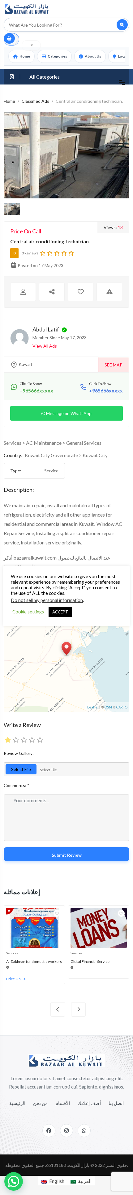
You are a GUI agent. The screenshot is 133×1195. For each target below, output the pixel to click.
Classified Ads (35, 101)
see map (113, 364)
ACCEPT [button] (60, 611)
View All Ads (44, 346)
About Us (93, 56)
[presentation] (57, 1009)
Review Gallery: (19, 753)
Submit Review (67, 855)
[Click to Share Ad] (52, 292)
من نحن (40, 1103)
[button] (13, 1181)
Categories (57, 56)
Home (24, 56)
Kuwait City (95, 455)
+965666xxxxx (36, 390)
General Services (83, 443)
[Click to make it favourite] (80, 292)
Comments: (16, 785)
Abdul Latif (45, 329)
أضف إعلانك (89, 1103)
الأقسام (62, 1103)
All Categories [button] (44, 77)
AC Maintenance (44, 443)
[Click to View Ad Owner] (23, 292)
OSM (108, 707)
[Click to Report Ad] (109, 292)
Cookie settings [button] (28, 611)
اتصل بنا (116, 1103)
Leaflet (93, 707)
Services (12, 443)
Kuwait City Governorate (51, 455)
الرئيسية (17, 1103)
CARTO (121, 707)
